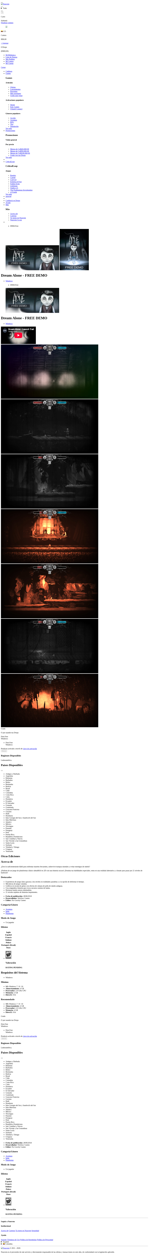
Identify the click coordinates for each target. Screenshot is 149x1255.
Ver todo (9, 128)
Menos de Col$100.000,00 (20, 153)
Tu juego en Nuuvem (18, 218)
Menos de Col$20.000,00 (19, 149)
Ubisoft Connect (16, 109)
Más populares (15, 93)
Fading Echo (15, 184)
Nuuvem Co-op (16, 220)
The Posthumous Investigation (21, 190)
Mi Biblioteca (11, 55)
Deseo (4, 751)
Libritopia (13, 186)
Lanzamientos (15, 89)
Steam (12, 105)
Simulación (14, 126)
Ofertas (13, 87)
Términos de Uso (13, 1240)
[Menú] (2, 2)
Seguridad (35, 1231)
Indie (7, 911)
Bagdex (13, 175)
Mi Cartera (10, 61)
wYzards (13, 192)
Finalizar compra (7, 23)
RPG (12, 122)
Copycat (13, 180)
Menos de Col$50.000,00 (19, 151)
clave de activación (30, 749)
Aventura (13, 120)
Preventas (13, 91)
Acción (13, 118)
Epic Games (14, 107)
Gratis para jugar (16, 96)
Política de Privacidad (45, 1240)
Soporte (4, 1240)
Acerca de (14, 214)
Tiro (11, 124)
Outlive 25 (14, 188)
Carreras (13, 216)
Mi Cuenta (9, 63)
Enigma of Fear (16, 182)
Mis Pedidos (10, 59)
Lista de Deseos (11, 57)
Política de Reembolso (28, 1240)
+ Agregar (4, 43)
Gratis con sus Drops (18, 155)
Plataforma (10, 913)
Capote (12, 178)
